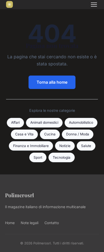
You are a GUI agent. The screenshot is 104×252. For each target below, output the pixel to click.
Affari (15, 122)
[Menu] (94, 5)
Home (10, 223)
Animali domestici (44, 122)
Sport (38, 157)
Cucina (50, 134)
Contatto (51, 223)
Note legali (29, 223)
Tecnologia (61, 157)
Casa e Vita (24, 134)
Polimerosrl (19, 195)
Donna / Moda (77, 134)
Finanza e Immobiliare (31, 146)
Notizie (64, 146)
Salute (86, 146)
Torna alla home (52, 82)
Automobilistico (81, 122)
